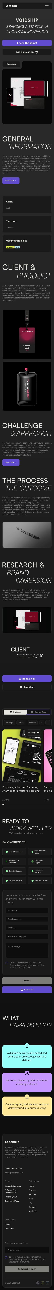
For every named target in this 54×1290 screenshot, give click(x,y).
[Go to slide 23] (47, 804)
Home (31, 1186)
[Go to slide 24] (49, 804)
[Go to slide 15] (31, 804)
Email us (29, 687)
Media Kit (33, 1211)
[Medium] (47, 1282)
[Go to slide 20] (41, 804)
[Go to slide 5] (11, 804)
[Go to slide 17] (35, 804)
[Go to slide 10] (21, 804)
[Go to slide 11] (23, 804)
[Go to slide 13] (27, 804)
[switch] (27, 712)
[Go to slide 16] (33, 804)
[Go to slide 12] (25, 804)
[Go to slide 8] (17, 804)
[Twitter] (37, 1282)
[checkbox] (7, 963)
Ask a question (25, 52)
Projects (32, 1190)
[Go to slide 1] (3, 804)
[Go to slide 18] (37, 804)
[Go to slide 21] (43, 804)
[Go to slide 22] (45, 804)
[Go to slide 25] (51, 804)
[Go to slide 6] (13, 804)
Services (32, 1194)
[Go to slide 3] (7, 804)
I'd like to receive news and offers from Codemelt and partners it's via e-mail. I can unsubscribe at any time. (27, 965)
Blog (31, 1198)
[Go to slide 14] (29, 804)
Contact (32, 1207)
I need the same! (27, 43)
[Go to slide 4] (9, 804)
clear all (32, 722)
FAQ (30, 1203)
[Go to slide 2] (5, 804)
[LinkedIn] (42, 1282)
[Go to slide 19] (39, 804)
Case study (11, 64)
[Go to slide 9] (19, 804)
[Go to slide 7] (15, 804)
